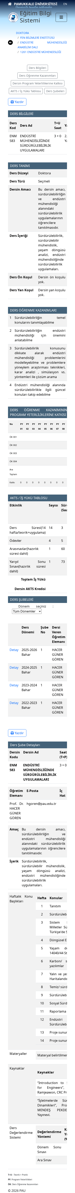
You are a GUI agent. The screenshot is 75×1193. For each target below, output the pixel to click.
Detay (14, 650)
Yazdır (19, 102)
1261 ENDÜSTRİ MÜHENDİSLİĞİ (40, 52)
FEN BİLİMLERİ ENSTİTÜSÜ (37, 38)
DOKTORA (22, 33)
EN (65, 4)
